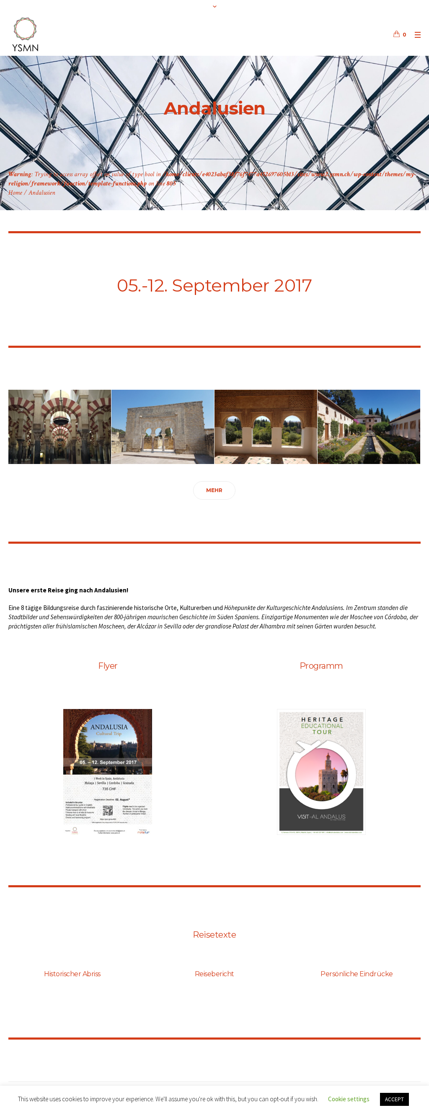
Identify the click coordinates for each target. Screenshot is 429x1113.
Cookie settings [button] (349, 1099)
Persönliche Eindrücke (356, 974)
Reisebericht (214, 974)
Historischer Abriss (72, 974)
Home (15, 192)
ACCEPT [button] (394, 1099)
